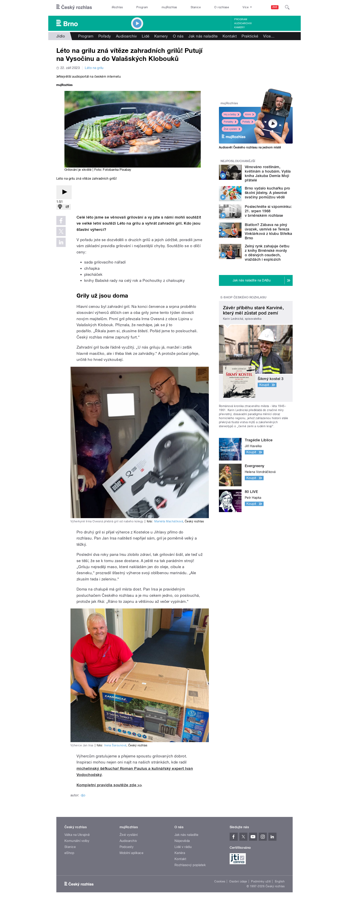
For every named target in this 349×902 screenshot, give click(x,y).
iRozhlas (117, 7)
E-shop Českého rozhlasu (244, 297)
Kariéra (179, 853)
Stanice (196, 7)
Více (269, 36)
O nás (178, 36)
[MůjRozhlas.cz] (64, 85)
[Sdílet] (67, 207)
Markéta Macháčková (168, 521)
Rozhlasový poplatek (190, 865)
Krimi (248, 114)
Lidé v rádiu (183, 847)
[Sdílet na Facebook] (61, 220)
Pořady (104, 36)
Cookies (219, 881)
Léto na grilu (94, 68)
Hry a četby (230, 114)
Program (142, 7)
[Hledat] (287, 7)
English (280, 881)
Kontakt (230, 36)
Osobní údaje (238, 881)
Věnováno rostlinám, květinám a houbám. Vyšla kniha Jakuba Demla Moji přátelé (268, 173)
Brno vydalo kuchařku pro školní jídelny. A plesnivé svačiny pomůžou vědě (267, 192)
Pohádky (228, 121)
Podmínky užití (261, 881)
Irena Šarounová (115, 745)
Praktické (250, 36)
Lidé (145, 36)
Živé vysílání (230, 129)
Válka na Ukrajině (77, 835)
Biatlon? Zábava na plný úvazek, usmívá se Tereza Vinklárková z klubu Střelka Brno (268, 231)
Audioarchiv (243, 23)
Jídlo (60, 36)
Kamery (239, 27)
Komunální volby (76, 841)
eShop (69, 853)
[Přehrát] (64, 192)
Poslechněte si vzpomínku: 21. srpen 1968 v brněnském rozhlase (268, 211)
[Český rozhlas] (74, 7)
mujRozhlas (169, 7)
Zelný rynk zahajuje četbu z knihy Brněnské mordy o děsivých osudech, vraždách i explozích (267, 252)
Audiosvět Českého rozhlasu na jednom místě (250, 147)
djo (83, 795)
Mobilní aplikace (132, 853)
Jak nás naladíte (203, 36)
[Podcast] (60, 207)
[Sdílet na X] (61, 231)
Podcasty (127, 847)
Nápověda (182, 841)
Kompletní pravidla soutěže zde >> (109, 785)
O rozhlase (221, 7)
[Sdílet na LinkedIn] (61, 242)
